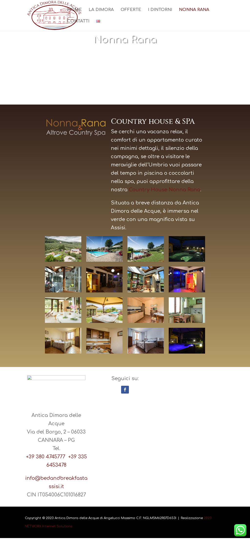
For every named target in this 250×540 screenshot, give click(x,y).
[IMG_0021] (63, 352)
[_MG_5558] (145, 260)
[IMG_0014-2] (104, 352)
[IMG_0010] (145, 321)
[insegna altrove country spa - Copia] (63, 291)
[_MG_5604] (104, 321)
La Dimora (101, 10)
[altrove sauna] (145, 291)
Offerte (131, 10)
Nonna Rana (194, 10)
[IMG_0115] (187, 321)
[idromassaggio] (187, 352)
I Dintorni (160, 10)
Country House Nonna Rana (164, 190)
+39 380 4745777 (47, 457)
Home (74, 10)
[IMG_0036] (63, 321)
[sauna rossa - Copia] (187, 291)
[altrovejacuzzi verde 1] (187, 260)
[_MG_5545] (104, 260)
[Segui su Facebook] (125, 390)
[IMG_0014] (145, 352)
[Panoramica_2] (63, 260)
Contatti (78, 21)
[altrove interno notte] (104, 291)
